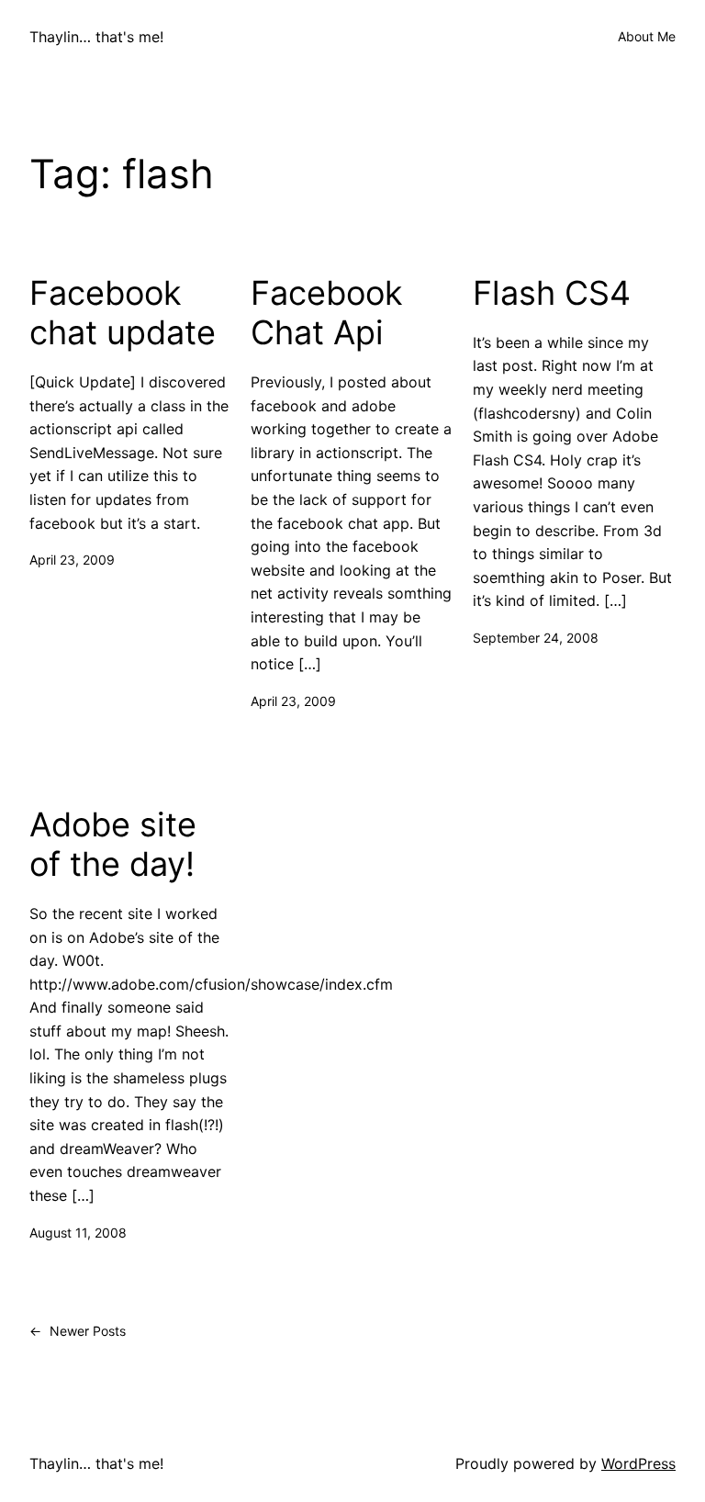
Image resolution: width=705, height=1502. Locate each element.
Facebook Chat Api (327, 313)
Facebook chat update (122, 313)
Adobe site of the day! (112, 844)
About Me (647, 36)
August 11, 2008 (78, 1232)
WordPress (638, 1463)
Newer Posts (77, 1331)
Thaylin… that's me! (96, 37)
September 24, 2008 (536, 637)
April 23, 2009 (72, 559)
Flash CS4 (552, 293)
